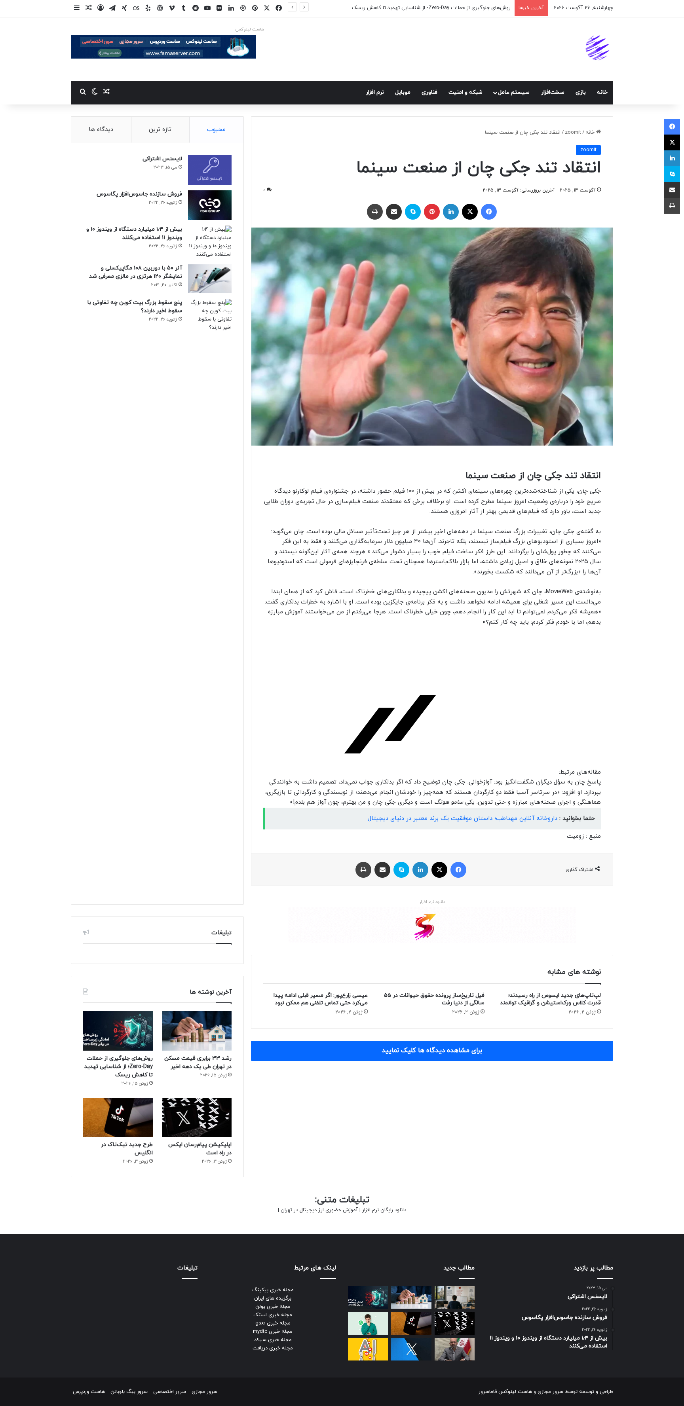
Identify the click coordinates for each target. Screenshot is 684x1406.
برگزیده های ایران (272, 1298)
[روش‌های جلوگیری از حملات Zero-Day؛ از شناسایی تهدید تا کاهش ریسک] (118, 1030)
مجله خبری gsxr (273, 1323)
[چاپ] (375, 212)
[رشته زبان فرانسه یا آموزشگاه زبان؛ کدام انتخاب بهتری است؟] (455, 1297)
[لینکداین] (451, 212)
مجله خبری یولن (273, 1306)
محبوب (216, 129)
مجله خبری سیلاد (273, 1339)
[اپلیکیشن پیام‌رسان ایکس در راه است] (197, 1117)
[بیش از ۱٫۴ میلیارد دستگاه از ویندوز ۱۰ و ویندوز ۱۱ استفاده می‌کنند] (210, 242)
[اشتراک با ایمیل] (394, 212)
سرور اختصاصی (169, 1391)
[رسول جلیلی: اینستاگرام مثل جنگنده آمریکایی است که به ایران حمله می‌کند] (455, 1349)
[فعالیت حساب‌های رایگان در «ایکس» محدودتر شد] (411, 1349)
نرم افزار (375, 92)
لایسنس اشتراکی (162, 159)
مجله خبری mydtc (273, 1331)
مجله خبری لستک (272, 1315)
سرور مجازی (550, 1391)
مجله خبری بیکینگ (273, 1290)
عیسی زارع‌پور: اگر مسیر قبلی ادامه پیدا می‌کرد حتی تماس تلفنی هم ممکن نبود (321, 999)
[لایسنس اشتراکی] (210, 170)
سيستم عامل (514, 92)
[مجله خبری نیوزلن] (598, 49)
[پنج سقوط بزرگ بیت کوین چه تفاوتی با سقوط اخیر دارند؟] (210, 595)
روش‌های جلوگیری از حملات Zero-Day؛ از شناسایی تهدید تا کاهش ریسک (431, 7)
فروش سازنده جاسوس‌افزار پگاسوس (139, 194)
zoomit (573, 132)
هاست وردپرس (89, 1391)
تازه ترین (160, 129)
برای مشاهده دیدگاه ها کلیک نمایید (432, 1050)
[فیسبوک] (489, 212)
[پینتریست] (432, 212)
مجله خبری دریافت (273, 1348)
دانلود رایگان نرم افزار (384, 1210)
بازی (581, 92)
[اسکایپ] (413, 212)
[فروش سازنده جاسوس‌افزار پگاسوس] (210, 205)
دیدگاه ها (101, 129)
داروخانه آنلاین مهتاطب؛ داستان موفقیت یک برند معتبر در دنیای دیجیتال (462, 818)
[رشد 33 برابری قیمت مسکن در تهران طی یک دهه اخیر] (197, 1030)
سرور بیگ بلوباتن (129, 1391)
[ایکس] (470, 212)
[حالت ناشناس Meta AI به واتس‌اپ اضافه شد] (368, 1323)
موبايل (402, 92)
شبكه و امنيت (465, 92)
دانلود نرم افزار (432, 902)
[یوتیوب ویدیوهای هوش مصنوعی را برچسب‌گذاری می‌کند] (368, 1349)
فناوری (429, 92)
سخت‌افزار (552, 92)
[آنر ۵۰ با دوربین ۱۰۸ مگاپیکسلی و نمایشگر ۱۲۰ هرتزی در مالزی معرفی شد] (210, 279)
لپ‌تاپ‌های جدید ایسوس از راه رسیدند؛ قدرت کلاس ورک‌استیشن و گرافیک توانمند (550, 999)
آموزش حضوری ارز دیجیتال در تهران (319, 1210)
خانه (602, 92)
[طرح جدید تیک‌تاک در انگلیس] (118, 1117)
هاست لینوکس (249, 29)
